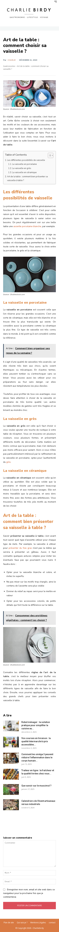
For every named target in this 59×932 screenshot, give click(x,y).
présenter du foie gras (20, 548)
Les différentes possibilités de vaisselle (26, 160)
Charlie (12, 60)
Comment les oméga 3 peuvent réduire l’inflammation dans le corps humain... (37, 757)
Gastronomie (9, 66)
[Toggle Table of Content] (49, 155)
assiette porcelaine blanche (27, 226)
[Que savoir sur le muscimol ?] (11, 789)
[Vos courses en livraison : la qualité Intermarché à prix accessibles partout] (11, 742)
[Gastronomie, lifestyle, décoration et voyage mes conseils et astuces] (29, 12)
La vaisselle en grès (21, 168)
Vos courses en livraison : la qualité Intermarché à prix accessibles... (36, 741)
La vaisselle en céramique (24, 172)
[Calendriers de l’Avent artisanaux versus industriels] (11, 804)
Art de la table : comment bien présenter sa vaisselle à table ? (27, 178)
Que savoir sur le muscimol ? (36, 785)
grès (8, 462)
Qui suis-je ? (22, 922)
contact (52, 922)
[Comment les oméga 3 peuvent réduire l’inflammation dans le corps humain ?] (11, 758)
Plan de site (9, 922)
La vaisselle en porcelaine (24, 164)
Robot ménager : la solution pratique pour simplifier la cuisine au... (35, 725)
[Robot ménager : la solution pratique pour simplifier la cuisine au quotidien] (11, 726)
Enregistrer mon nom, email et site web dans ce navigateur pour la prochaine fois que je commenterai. (29, 893)
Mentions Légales (38, 922)
